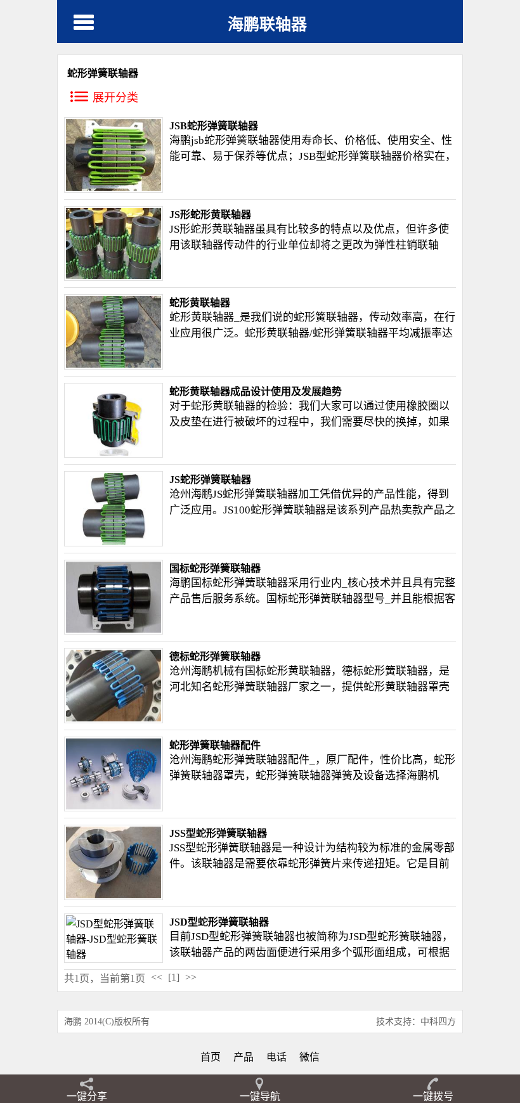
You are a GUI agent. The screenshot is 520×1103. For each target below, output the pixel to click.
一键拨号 (433, 1096)
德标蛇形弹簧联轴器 (215, 656)
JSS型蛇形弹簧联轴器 (218, 833)
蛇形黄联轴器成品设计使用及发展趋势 (255, 391)
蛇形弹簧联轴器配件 (215, 745)
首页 (210, 1057)
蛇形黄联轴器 (222, 229)
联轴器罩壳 (423, 687)
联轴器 (386, 156)
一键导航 (260, 1096)
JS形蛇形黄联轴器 (210, 214)
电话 (276, 1057)
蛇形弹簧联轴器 (242, 140)
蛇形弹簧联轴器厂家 (260, 687)
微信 (309, 1057)
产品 (243, 1057)
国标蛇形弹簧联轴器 (215, 568)
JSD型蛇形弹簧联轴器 (219, 922)
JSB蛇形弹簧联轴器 (213, 125)
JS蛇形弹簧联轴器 (210, 479)
